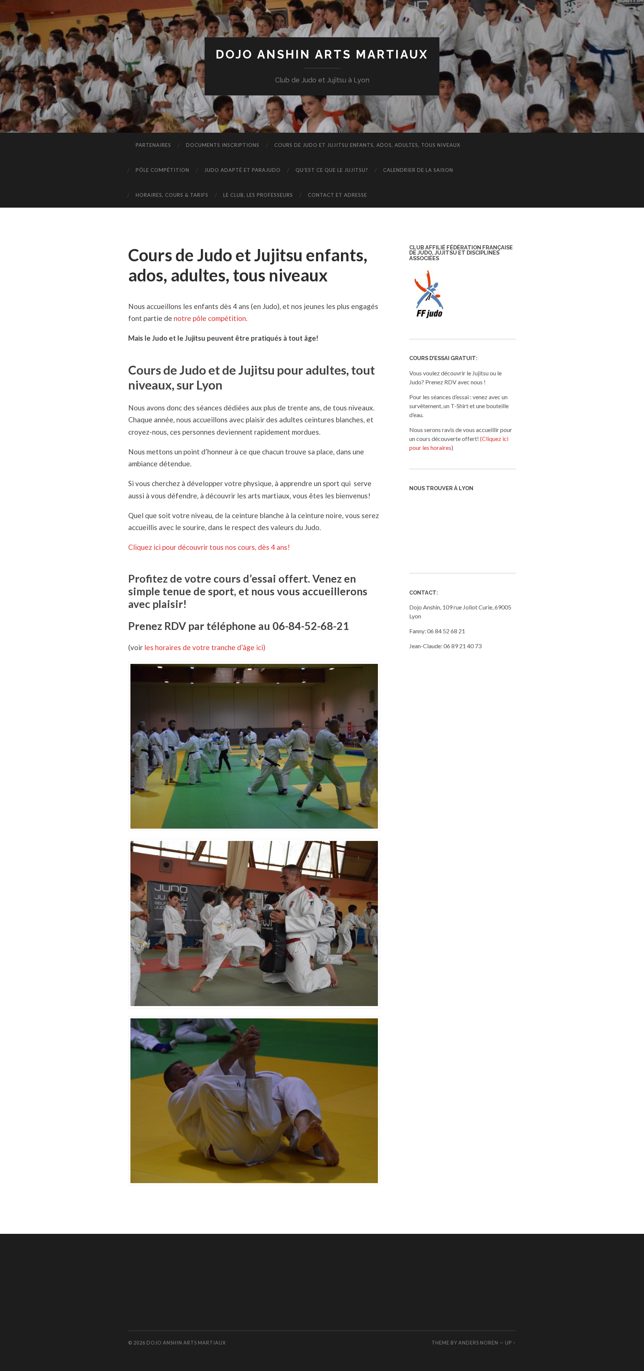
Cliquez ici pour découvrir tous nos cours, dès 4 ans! (209, 547)
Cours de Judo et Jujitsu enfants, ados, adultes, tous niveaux (367, 145)
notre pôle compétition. (210, 318)
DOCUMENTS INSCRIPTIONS (222, 145)
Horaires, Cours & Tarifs (172, 195)
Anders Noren (478, 1343)
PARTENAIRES (153, 145)
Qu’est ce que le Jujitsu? (332, 170)
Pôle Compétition (162, 170)
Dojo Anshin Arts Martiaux (322, 54)
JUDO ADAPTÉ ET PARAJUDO (242, 170)
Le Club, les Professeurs (258, 195)
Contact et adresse (337, 195)
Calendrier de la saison (418, 170)
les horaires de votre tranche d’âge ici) (204, 647)
